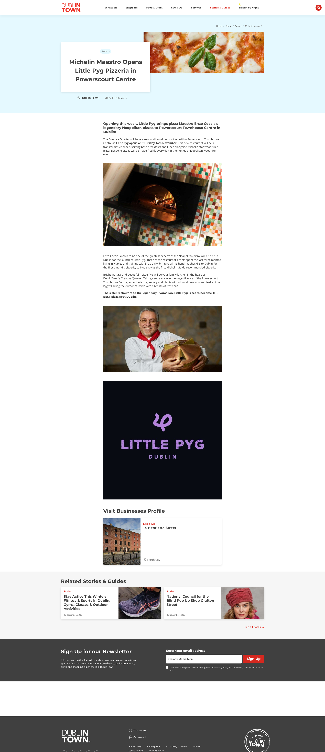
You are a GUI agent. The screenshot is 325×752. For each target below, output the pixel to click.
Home (219, 26)
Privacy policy (135, 746)
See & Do (176, 7)
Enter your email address (185, 651)
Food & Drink (154, 7)
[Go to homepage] (76, 736)
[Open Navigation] (319, 8)
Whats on (111, 7)
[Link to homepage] (71, 8)
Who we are (139, 730)
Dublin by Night (249, 7)
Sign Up (254, 659)
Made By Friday (156, 750)
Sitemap (197, 746)
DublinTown (90, 97)
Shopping (132, 7)
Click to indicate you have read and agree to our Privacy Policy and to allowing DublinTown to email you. (216, 669)
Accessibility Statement (176, 746)
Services (196, 7)
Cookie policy (153, 746)
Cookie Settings (136, 750)
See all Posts (253, 627)
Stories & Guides (220, 7)
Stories (105, 51)
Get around (139, 737)
